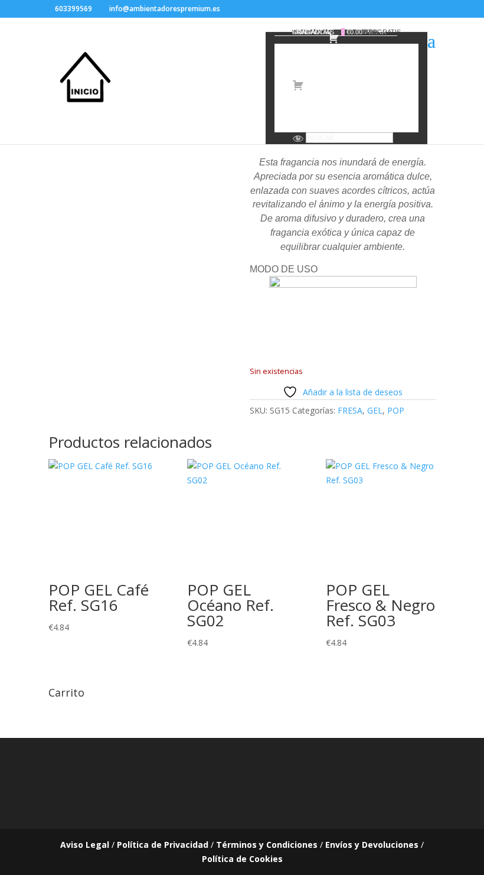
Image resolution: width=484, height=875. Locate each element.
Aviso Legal (84, 844)
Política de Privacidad (162, 844)
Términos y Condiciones (267, 844)
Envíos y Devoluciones (371, 844)
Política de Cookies (242, 858)
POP (395, 410)
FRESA (350, 410)
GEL (374, 410)
